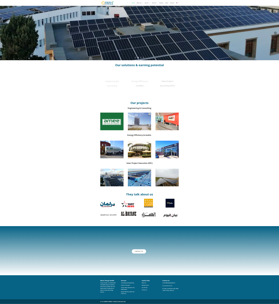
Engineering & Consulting (139, 108)
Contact (172, 3)
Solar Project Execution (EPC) (139, 163)
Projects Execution (125, 285)
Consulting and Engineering (127, 283)
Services (154, 3)
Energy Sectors (145, 285)
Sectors (147, 3)
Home (133, 3)
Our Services (145, 287)
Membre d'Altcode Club (119, 301)
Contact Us (144, 290)
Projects (161, 3)
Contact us (139, 251)
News (166, 3)
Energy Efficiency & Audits (139, 135)
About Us (139, 3)
